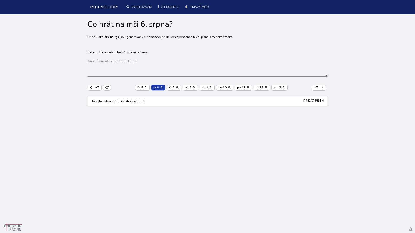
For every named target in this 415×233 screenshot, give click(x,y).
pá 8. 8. (190, 87)
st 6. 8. (158, 87)
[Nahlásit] (410, 229)
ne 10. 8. (225, 87)
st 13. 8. (279, 87)
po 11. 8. (243, 87)
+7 (316, 87)
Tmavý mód (199, 7)
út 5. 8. (142, 87)
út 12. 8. (262, 87)
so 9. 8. (207, 87)
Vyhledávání (141, 7)
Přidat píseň (313, 100)
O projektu (169, 7)
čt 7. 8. (174, 87)
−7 (97, 87)
